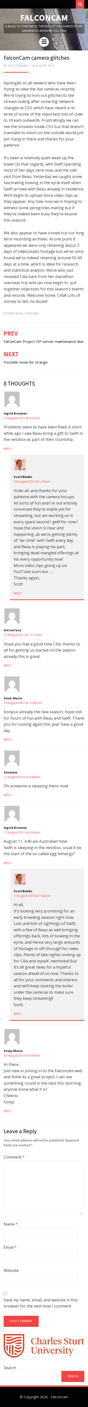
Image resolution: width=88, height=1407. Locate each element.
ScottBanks (23, 477)
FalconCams (28, 313)
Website (11, 1270)
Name (11, 1224)
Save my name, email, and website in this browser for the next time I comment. (41, 1303)
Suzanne (10, 772)
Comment (14, 1157)
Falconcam (44, 17)
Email (10, 1247)
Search (10, 1367)
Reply (8, 449)
